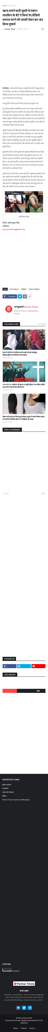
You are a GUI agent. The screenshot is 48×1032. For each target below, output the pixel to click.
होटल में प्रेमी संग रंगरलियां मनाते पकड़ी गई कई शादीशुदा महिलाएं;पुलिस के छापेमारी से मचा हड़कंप (20, 353)
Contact (23, 1028)
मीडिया (4, 796)
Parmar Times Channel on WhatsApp (15, 800)
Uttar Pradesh (34, 289)
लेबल (38, 691)
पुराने (42, 493)
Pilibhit (23, 289)
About (15, 1028)
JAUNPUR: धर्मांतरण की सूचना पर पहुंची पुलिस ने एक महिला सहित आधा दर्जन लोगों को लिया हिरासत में (24, 385)
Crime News (12, 6)
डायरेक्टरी (5, 788)
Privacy (32, 1028)
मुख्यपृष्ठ (5, 6)
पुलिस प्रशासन (6, 785)
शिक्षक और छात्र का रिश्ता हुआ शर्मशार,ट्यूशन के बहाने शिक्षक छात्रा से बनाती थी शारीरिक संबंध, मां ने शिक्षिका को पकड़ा (24, 417)
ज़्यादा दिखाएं (41, 324)
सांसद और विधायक (8, 792)
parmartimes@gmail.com (14, 229)
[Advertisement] (24, 57)
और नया (6, 493)
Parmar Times (31, 306)
